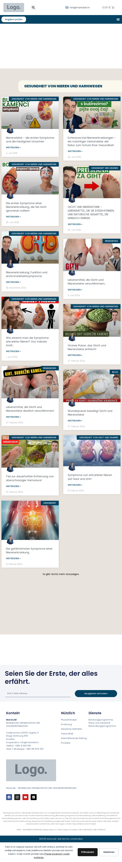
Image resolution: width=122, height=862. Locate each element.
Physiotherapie (69, 719)
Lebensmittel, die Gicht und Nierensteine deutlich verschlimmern (30, 409)
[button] (33, 7)
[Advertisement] (61, 46)
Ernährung (66, 724)
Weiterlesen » (13, 147)
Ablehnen (109, 852)
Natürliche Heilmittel (71, 729)
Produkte (65, 742)
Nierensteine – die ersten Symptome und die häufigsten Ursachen (30, 139)
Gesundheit (67, 733)
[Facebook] (9, 797)
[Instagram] (17, 797)
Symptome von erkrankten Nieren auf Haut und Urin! (90, 477)
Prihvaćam (87, 852)
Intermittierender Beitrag (74, 738)
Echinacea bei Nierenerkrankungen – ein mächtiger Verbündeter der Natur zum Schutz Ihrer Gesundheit (92, 141)
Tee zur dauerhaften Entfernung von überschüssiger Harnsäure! (30, 478)
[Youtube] (25, 797)
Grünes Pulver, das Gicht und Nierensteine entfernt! (87, 347)
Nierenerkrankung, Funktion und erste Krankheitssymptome (26, 274)
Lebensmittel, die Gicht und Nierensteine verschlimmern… (87, 281)
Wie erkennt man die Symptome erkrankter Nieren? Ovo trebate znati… (27, 341)
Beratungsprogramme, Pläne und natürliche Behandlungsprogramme (102, 723)
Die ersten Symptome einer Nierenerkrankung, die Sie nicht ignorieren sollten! (26, 206)
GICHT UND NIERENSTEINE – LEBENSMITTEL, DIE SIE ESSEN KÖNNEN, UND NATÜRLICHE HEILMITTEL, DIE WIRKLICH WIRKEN (91, 212)
